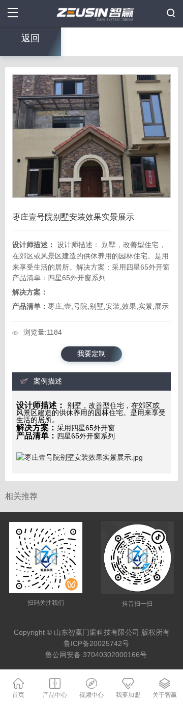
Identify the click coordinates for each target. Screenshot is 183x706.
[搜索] (171, 13)
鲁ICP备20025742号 (96, 644)
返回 (30, 38)
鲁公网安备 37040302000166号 (96, 655)
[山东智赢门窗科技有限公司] (91, 13)
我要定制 (91, 354)
